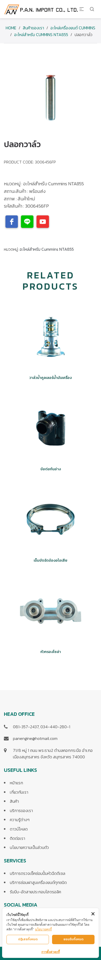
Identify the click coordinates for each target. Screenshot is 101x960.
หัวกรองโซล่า (50, 652)
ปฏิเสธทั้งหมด (28, 939)
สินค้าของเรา (33, 28)
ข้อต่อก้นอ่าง (50, 469)
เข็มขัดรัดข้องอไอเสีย (50, 560)
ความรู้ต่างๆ (20, 819)
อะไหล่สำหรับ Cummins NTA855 (41, 34)
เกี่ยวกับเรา (19, 792)
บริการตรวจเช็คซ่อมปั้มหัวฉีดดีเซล (37, 873)
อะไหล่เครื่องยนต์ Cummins (73, 28)
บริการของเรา (21, 810)
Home (11, 28)
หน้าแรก (16, 783)
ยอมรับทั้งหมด (73, 939)
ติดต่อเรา (17, 838)
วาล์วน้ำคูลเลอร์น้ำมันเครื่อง (50, 377)
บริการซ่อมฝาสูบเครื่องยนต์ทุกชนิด (38, 882)
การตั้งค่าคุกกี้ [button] (50, 952)
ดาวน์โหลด (19, 829)
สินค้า (14, 801)
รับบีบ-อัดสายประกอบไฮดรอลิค (35, 892)
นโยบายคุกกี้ (43, 929)
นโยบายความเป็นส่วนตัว (29, 847)
